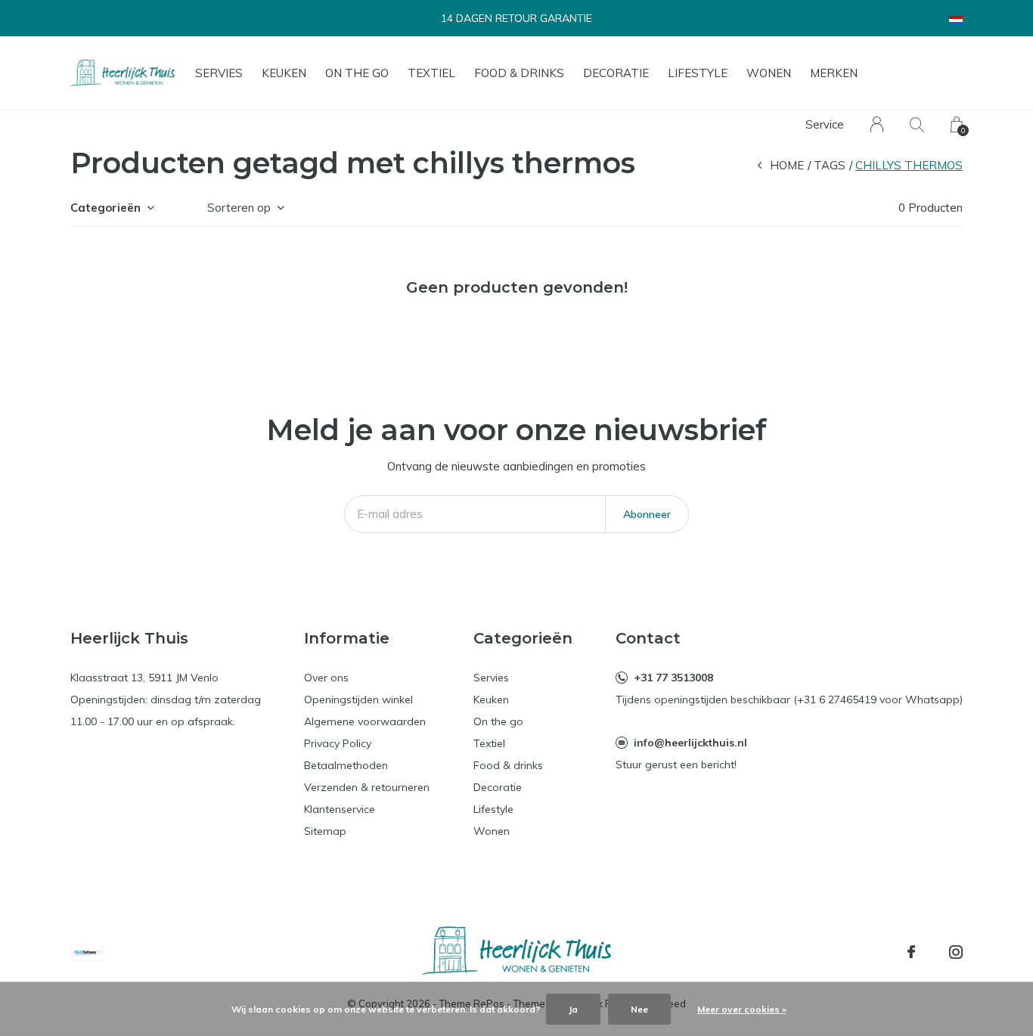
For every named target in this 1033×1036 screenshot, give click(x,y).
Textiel (431, 73)
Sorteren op (239, 207)
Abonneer (647, 514)
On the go (357, 73)
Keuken (284, 73)
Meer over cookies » (741, 1009)
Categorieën (105, 207)
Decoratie (616, 73)
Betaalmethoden (346, 765)
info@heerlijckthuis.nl (690, 742)
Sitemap (325, 831)
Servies (219, 73)
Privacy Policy (337, 743)
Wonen (768, 73)
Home (787, 165)
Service (824, 124)
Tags (829, 165)
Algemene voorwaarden (365, 721)
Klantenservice (339, 809)
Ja (573, 1009)
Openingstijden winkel (358, 699)
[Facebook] (911, 952)
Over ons (326, 677)
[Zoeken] (917, 124)
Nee (639, 1009)
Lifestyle (697, 73)
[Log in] (876, 124)
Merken (834, 73)
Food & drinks (519, 73)
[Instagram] (956, 952)
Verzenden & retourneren (367, 787)
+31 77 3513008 (673, 677)
